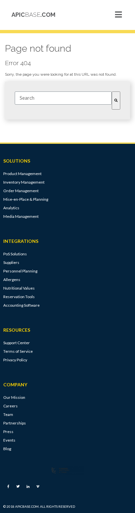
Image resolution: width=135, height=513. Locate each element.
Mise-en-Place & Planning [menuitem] (25, 199)
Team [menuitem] (8, 414)
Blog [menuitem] (7, 448)
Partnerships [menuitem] (14, 423)
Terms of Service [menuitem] (18, 351)
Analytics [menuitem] (11, 207)
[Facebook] (8, 486)
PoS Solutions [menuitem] (15, 253)
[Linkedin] (28, 486)
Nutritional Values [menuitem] (19, 288)
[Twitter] (18, 486)
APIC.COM (33, 14)
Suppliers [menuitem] (11, 262)
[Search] (116, 100)
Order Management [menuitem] (21, 190)
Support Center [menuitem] (16, 342)
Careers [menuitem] (10, 405)
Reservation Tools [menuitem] (19, 296)
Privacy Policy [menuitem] (15, 359)
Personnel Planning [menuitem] (20, 271)
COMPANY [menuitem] (15, 384)
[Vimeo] (38, 486)
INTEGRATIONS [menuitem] (20, 241)
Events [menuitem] (9, 440)
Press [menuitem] (8, 431)
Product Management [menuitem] (22, 173)
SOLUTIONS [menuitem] (16, 161)
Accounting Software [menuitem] (21, 305)
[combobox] (63, 98)
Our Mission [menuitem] (14, 397)
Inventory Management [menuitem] (24, 182)
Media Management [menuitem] (21, 216)
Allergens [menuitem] (11, 279)
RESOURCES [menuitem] (16, 330)
